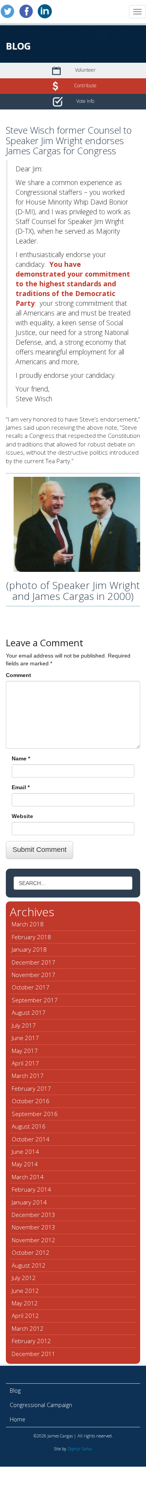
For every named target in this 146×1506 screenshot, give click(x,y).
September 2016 (35, 1114)
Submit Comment (39, 850)
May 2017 (25, 1051)
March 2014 (28, 1177)
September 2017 (35, 1000)
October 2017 (30, 987)
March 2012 (28, 1328)
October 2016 (30, 1101)
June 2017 (25, 1038)
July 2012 (24, 1278)
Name (21, 758)
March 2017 (28, 1075)
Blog (15, 1390)
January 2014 (29, 1202)
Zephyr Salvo (79, 1448)
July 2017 (24, 1025)
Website (22, 816)
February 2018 (31, 937)
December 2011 (33, 1354)
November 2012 (33, 1240)
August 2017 (29, 1012)
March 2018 (28, 924)
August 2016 (29, 1126)
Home (17, 1419)
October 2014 (30, 1139)
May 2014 (25, 1164)
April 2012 (25, 1315)
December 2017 (33, 962)
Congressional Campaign (41, 1405)
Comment (18, 675)
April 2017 (25, 1063)
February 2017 (31, 1088)
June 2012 (25, 1290)
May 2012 (25, 1303)
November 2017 (33, 975)
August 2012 (29, 1265)
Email (21, 787)
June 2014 (25, 1151)
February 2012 (31, 1341)
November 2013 (33, 1227)
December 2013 (33, 1215)
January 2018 (29, 949)
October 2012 (30, 1252)
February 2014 (31, 1189)
